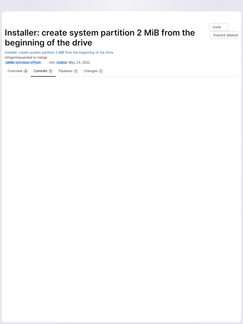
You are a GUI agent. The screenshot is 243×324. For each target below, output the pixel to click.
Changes (93, 71)
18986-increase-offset (23, 62)
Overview (17, 71)
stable (62, 62)
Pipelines (67, 71)
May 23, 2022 (79, 62)
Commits (42, 71)
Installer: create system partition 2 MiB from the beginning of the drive (59, 52)
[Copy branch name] (45, 62)
